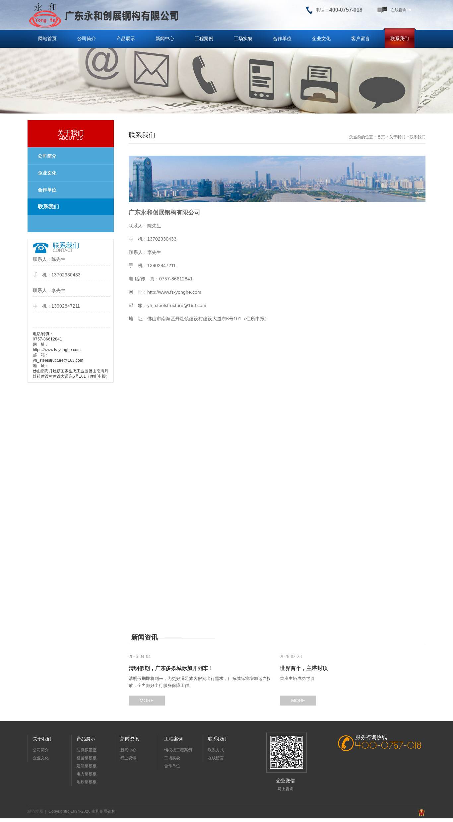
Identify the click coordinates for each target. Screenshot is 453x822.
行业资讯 (128, 758)
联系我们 (399, 38)
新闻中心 (165, 38)
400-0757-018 (388, 746)
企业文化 (321, 38)
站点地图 (35, 811)
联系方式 (216, 750)
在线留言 (216, 758)
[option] (226, 76)
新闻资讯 (129, 738)
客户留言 (360, 38)
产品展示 (125, 38)
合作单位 (282, 38)
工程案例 (204, 38)
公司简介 (86, 38)
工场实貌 (243, 38)
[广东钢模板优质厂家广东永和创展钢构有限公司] (104, 15)
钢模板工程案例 (178, 750)
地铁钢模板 (87, 782)
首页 (381, 137)
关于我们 (397, 137)
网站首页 (47, 38)
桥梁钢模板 (87, 758)
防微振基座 (87, 750)
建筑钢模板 (87, 766)
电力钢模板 (87, 774)
